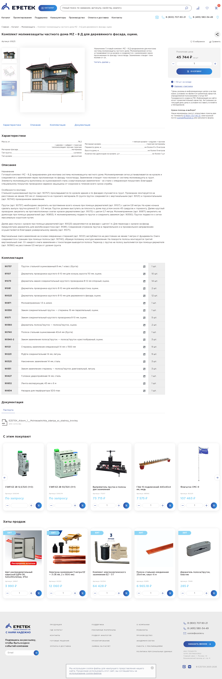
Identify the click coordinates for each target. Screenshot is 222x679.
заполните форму (206, 118)
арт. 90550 (126, 215)
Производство (77, 18)
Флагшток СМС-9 (189, 487)
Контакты (117, 18)
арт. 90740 (8, 199)
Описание (35, 125)
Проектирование (22, 18)
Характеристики (12, 125)
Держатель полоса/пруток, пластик (195, 573)
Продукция (56, 624)
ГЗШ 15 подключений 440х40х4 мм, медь (154, 488)
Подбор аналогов (102, 635)
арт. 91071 (64, 230)
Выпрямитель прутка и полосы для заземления (109, 488)
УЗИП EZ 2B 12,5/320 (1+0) (19, 487)
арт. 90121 (134, 196)
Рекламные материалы (104, 630)
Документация (82, 125)
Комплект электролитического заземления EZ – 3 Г (109, 573)
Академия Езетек (146, 641)
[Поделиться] (217, 34)
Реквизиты (142, 630)
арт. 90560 (8, 245)
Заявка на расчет (101, 646)
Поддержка (41, 18)
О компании (143, 624)
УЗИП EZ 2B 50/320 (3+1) (62, 487)
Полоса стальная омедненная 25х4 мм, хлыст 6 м (153, 573)
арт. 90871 (139, 212)
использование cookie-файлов (85, 674)
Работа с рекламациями (150, 646)
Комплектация (57, 125)
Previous (5, 478)
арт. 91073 (86, 212)
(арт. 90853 (47, 215)
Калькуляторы (58, 18)
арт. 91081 (61, 227)
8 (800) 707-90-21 (192, 116)
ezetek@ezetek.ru (185, 118)
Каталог (6, 18)
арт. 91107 (114, 205)
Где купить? (56, 630)
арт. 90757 (43, 193)
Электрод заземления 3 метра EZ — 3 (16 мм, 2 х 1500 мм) (67, 573)
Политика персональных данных (154, 651)
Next (217, 478)
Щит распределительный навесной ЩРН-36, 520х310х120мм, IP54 (18, 574)
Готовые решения (59, 641)
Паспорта (8, 410)
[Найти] (186, 8)
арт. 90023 (65, 224)
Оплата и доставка (98, 18)
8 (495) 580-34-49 (198, 628)
